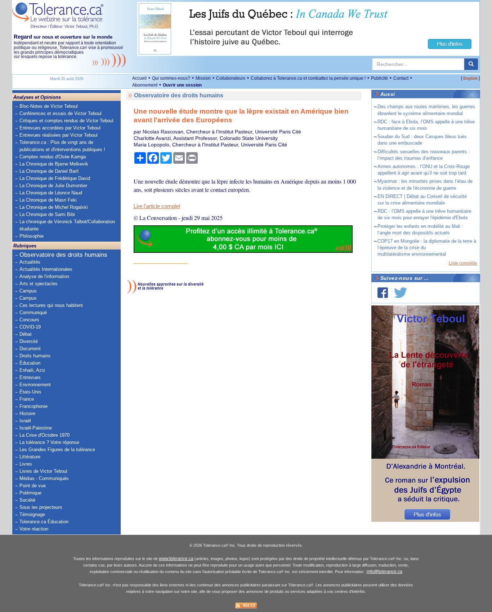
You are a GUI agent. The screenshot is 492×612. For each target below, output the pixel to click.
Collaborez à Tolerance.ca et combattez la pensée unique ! (308, 78)
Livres (25, 464)
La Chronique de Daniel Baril (49, 171)
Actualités (29, 262)
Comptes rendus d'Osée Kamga (52, 156)
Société (27, 500)
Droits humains (35, 355)
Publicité (379, 78)
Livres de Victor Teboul (43, 471)
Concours (29, 319)
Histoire (27, 413)
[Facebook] (382, 292)
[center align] (471, 64)
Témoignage (32, 514)
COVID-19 (30, 327)
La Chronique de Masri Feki (48, 200)
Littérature (29, 456)
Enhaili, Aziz (32, 370)
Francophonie (33, 406)
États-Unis (30, 392)
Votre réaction (33, 529)
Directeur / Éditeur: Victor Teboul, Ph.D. (65, 26)
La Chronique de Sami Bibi (47, 214)
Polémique (30, 493)
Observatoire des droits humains (63, 254)
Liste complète (463, 263)
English (470, 78)
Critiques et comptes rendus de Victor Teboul (66, 120)
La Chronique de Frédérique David (54, 178)
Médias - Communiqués (44, 478)
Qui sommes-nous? (171, 78)
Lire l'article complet (157, 206)
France (26, 399)
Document (30, 348)
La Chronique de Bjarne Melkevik (53, 164)
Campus (28, 291)
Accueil (139, 78)
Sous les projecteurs (40, 507)
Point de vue (32, 485)
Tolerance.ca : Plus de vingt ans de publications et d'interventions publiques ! (62, 146)
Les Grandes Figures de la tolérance (57, 449)
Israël (25, 420)
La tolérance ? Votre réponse (49, 442)
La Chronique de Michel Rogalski (53, 207)
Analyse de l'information (44, 276)
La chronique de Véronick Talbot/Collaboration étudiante (67, 225)
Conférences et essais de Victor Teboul (60, 113)
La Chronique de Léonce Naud (50, 192)
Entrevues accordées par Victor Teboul (59, 128)
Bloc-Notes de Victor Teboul (48, 106)
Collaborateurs (230, 78)
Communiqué (33, 312)
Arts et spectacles (38, 283)
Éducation (29, 363)
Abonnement (144, 85)
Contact (400, 78)
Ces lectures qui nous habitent (51, 305)
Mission (203, 78)
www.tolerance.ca (176, 558)
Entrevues (30, 377)
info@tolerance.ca (384, 571)
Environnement (35, 384)
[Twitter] (400, 292)
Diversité (28, 341)
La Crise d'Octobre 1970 (44, 435)
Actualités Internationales (45, 269)
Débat (25, 334)
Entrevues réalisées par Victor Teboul (58, 135)
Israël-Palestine (35, 428)
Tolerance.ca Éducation (43, 521)
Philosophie (31, 236)
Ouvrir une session (182, 85)
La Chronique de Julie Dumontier (53, 185)
